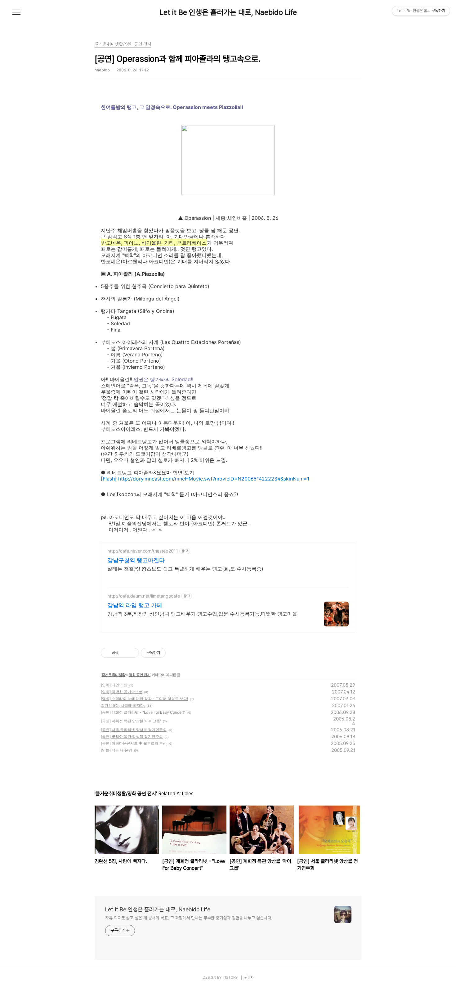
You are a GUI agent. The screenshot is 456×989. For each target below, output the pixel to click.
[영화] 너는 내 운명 (116, 750)
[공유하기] (124, 652)
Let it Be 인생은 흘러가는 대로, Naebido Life (228, 12)
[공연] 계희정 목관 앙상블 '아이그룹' (131, 721)
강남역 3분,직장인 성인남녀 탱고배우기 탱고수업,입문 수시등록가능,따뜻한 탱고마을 (202, 614)
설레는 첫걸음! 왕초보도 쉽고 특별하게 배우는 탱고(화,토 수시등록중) (185, 569)
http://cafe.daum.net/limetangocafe (143, 595)
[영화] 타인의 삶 (114, 685)
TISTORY (230, 977)
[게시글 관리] (132, 652)
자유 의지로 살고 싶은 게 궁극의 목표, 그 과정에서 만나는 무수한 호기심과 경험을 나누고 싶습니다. (188, 917)
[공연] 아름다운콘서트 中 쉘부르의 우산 (134, 743)
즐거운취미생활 (113, 674)
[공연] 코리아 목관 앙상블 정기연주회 (132, 736)
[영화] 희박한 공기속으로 (121, 691)
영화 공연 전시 (139, 674)
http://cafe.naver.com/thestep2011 (142, 550)
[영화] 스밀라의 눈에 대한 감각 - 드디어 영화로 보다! (144, 698)
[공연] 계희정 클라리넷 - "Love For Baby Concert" (143, 712)
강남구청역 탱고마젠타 (136, 560)
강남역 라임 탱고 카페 (134, 605)
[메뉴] (16, 12)
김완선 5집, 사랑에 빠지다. (123, 705)
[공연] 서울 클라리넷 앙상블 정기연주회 (134, 729)
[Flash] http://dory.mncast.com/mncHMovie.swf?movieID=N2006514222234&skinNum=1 (205, 479)
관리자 (249, 977)
